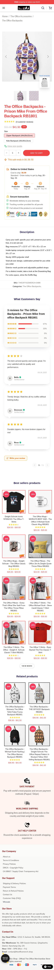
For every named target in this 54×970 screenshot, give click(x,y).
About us (6, 857)
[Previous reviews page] (34, 465)
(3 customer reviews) (24, 122)
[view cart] (50, 7)
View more (27, 666)
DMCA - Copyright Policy (13, 868)
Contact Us (7, 894)
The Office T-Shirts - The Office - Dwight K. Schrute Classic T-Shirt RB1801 (14, 650)
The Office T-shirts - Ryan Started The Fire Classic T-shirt (40, 650)
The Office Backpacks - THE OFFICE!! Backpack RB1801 (39, 709)
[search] (42, 7)
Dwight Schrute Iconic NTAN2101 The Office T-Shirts (14, 519)
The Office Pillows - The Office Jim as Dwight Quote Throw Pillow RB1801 (40, 563)
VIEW (14, 511)
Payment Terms (9, 887)
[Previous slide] (6, 56)
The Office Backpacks (12, 20)
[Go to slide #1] (20, 95)
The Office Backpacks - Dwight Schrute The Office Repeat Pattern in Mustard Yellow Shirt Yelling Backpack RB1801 (39, 754)
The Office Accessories (21, 16)
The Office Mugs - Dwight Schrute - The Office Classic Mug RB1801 (13, 563)
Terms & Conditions (11, 860)
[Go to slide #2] (34, 95)
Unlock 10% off (5, 958)
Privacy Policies (9, 864)
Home (5, 16)
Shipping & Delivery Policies (14, 883)
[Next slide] (48, 56)
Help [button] (49, 967)
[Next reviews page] (47, 465)
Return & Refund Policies (13, 891)
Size (6, 131)
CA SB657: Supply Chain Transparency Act (20, 871)
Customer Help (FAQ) (12, 898)
